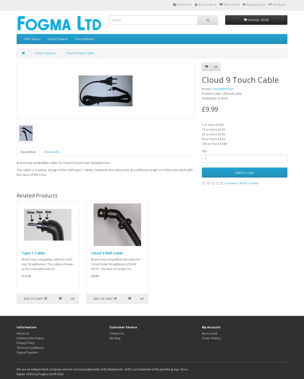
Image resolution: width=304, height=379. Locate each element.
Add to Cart (244, 172)
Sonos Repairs (84, 39)
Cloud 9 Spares (58, 39)
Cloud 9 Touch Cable (80, 53)
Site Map (115, 338)
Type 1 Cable (33, 253)
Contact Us (116, 333)
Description (28, 152)
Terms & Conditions (30, 348)
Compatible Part (223, 89)
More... (185, 369)
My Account (209, 333)
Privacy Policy (26, 343)
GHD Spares (32, 39)
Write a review (248, 183)
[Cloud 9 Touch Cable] (106, 91)
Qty (204, 151)
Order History (211, 338)
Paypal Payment (27, 352)
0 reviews (230, 183)
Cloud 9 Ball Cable (107, 253)
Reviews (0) (51, 152)
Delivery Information (30, 338)
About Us (23, 333)
